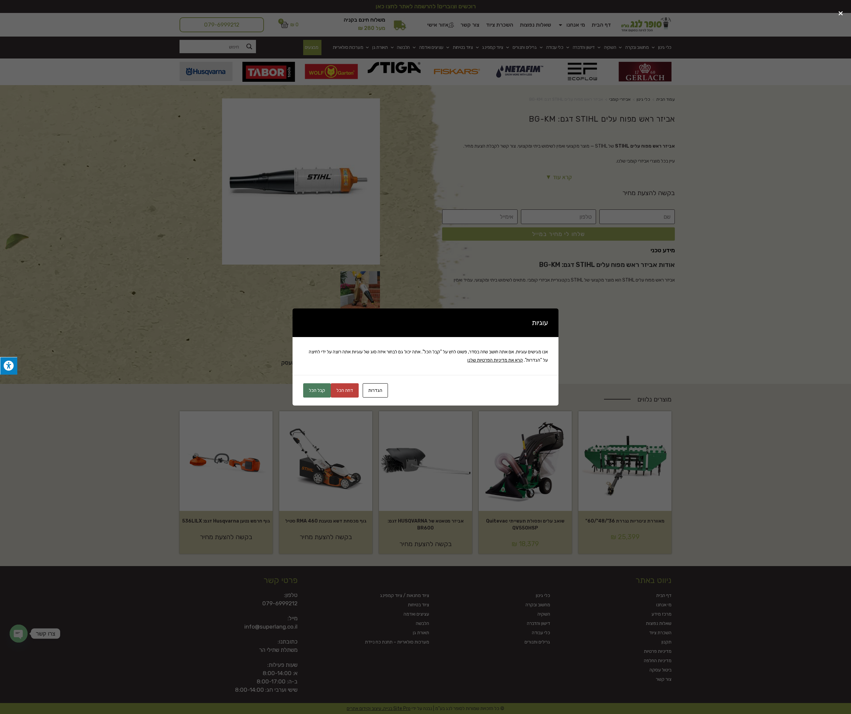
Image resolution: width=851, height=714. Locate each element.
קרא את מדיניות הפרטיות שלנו (495, 360)
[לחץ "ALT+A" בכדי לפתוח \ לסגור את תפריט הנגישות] (8, 366)
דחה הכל (344, 390)
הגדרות (375, 390)
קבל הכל (317, 390)
